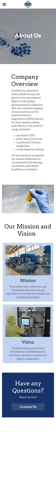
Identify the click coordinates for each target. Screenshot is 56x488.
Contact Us (28, 407)
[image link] (28, 4)
